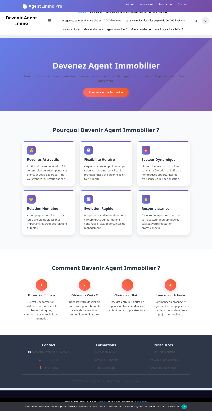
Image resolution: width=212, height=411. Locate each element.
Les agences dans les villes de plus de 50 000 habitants (155, 20)
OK (184, 406)
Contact (182, 4)
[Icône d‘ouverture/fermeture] (49, 21)
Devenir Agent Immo (21, 20)
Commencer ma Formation (106, 92)
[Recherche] (196, 21)
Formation (165, 4)
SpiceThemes (140, 401)
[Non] (208, 406)
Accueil (129, 4)
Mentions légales (71, 29)
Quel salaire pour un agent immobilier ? (106, 29)
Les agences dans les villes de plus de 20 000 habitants (91, 20)
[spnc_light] (205, 20)
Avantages (146, 4)
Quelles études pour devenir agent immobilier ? (157, 29)
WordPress (102, 401)
